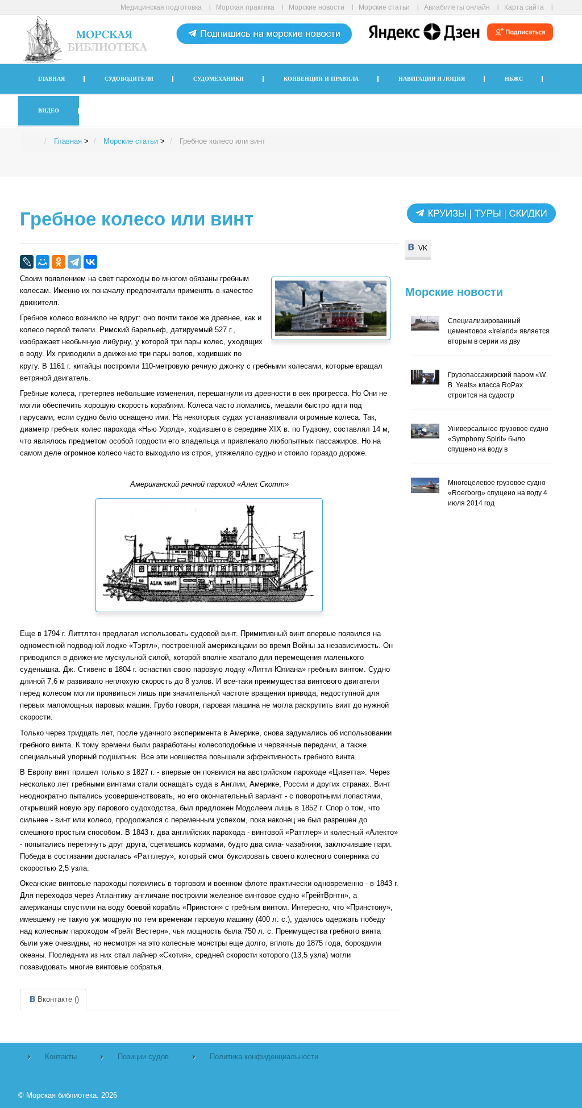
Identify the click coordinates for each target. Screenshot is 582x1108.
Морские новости (316, 7)
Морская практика (245, 7)
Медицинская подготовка (161, 7)
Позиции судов (143, 1056)
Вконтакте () (58, 999)
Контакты (61, 1056)
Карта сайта (524, 7)
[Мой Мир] (42, 262)
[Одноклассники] (58, 262)
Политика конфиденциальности (264, 1056)
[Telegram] (74, 262)
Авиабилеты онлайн (457, 7)
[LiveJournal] (27, 262)
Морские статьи (384, 7)
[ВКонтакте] (90, 262)
